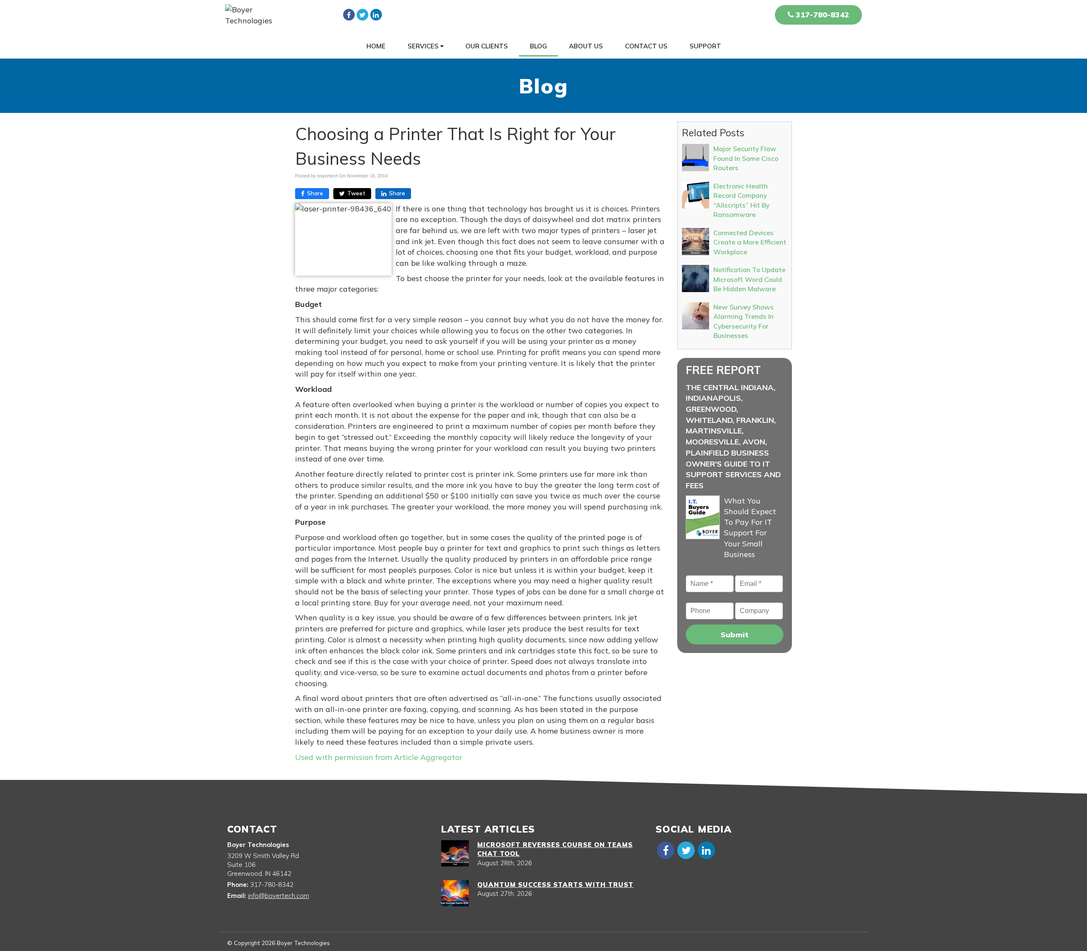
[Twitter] (362, 14)
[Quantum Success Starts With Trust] (455, 893)
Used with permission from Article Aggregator (378, 757)
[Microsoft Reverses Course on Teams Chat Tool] (455, 853)
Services (424, 46)
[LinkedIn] (376, 14)
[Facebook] (348, 14)
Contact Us (646, 46)
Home (376, 46)
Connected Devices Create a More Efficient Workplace (749, 242)
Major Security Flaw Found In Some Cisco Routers (745, 158)
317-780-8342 (821, 15)
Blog (538, 46)
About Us (586, 46)
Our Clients (486, 46)
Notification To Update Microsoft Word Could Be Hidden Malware (749, 279)
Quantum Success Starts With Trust (555, 885)
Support (705, 46)
